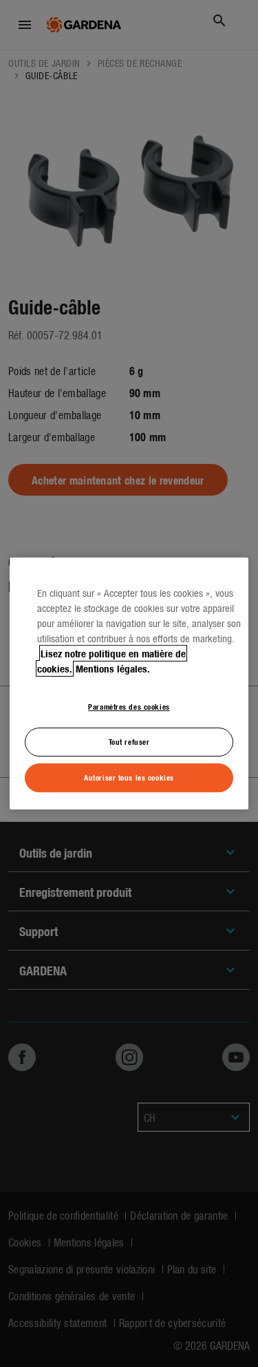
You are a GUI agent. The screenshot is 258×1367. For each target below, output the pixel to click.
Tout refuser (129, 741)
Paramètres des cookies (129, 706)
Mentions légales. (113, 668)
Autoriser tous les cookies (129, 777)
